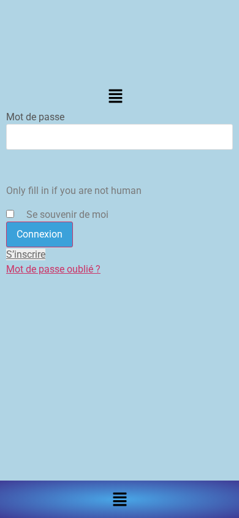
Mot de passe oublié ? (53, 269)
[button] (115, 96)
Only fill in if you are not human (74, 191)
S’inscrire (25, 254)
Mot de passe (35, 117)
